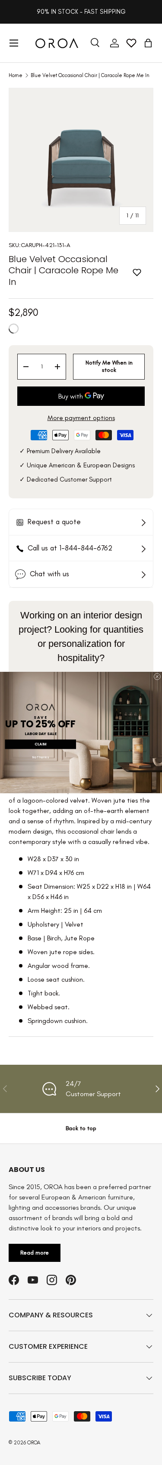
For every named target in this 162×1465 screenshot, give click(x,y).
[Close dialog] (157, 676)
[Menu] (13, 43)
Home (15, 75)
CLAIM (40, 744)
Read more (34, 1252)
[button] (148, 43)
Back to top (81, 1128)
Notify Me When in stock (109, 366)
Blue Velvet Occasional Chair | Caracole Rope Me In (90, 75)
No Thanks (40, 757)
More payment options (81, 418)
